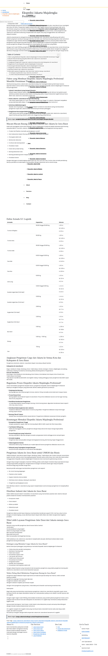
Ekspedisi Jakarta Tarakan (37, 76)
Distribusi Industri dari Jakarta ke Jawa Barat (21, 69)
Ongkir (28, 9)
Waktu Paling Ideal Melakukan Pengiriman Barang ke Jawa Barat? (26, 74)
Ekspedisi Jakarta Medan (37, 20)
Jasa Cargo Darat (38, 627)
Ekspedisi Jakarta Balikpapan (38, 82)
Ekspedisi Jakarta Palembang (38, 46)
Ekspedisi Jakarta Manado (37, 117)
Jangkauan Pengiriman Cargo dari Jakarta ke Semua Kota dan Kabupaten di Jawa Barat (33, 62)
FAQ (58, 627)
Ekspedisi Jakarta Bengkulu (38, 51)
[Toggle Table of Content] (57, 55)
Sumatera (30, 15)
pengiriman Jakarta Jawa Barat (34, 622)
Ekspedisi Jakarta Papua (34, 179)
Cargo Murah (21, 654)
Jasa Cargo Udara (38, 630)
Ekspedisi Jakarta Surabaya (38, 158)
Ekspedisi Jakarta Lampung (38, 66)
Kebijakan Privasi (62, 630)
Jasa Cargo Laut (38, 629)
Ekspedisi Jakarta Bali (33, 164)
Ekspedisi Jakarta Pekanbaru (38, 25)
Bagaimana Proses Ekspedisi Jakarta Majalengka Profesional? (26, 64)
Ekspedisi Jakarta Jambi (37, 41)
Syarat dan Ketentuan (63, 629)
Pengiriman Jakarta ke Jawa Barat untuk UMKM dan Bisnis (24, 67)
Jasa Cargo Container (39, 632)
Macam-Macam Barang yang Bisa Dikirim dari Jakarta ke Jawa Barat (28, 58)
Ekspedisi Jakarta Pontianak (38, 87)
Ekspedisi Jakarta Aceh (36, 56)
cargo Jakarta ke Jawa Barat (21, 621)
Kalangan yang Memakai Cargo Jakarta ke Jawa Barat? (24, 73)
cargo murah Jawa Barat (37, 621)
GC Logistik (14, 654)
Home (28, 3)
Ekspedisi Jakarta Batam (37, 30)
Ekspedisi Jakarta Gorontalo (38, 133)
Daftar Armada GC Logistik (16, 60)
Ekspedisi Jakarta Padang (37, 61)
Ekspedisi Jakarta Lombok (35, 174)
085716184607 (86, 638)
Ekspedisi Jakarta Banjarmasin (38, 97)
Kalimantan (30, 71)
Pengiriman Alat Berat (39, 634)
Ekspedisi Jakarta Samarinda (38, 92)
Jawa (28, 143)
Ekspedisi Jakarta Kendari (37, 123)
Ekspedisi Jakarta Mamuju (37, 138)
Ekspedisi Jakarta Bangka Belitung (40, 35)
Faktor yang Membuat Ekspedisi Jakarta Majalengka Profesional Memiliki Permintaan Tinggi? (33, 57)
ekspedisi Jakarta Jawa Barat (53, 621)
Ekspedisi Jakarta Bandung (37, 148)
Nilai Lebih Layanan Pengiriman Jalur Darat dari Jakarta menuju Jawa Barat (29, 71)
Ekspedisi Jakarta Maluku (34, 169)
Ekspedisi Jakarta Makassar (38, 112)
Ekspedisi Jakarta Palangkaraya (39, 102)
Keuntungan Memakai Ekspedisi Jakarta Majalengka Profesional (26, 66)
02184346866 (85, 631)
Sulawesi (30, 107)
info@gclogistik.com (87, 651)
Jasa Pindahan (37, 636)
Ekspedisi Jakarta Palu (36, 128)
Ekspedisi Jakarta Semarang (38, 153)
